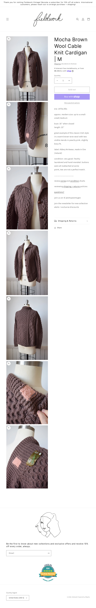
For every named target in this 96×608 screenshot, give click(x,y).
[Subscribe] (48, 553)
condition (74, 181)
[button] (7, 19)
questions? (59, 192)
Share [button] (59, 227)
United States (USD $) (16, 598)
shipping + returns (71, 186)
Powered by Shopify (84, 597)
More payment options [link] (72, 103)
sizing (63, 181)
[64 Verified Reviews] (48, 582)
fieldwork (74, 597)
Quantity (57, 75)
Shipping (57, 64)
